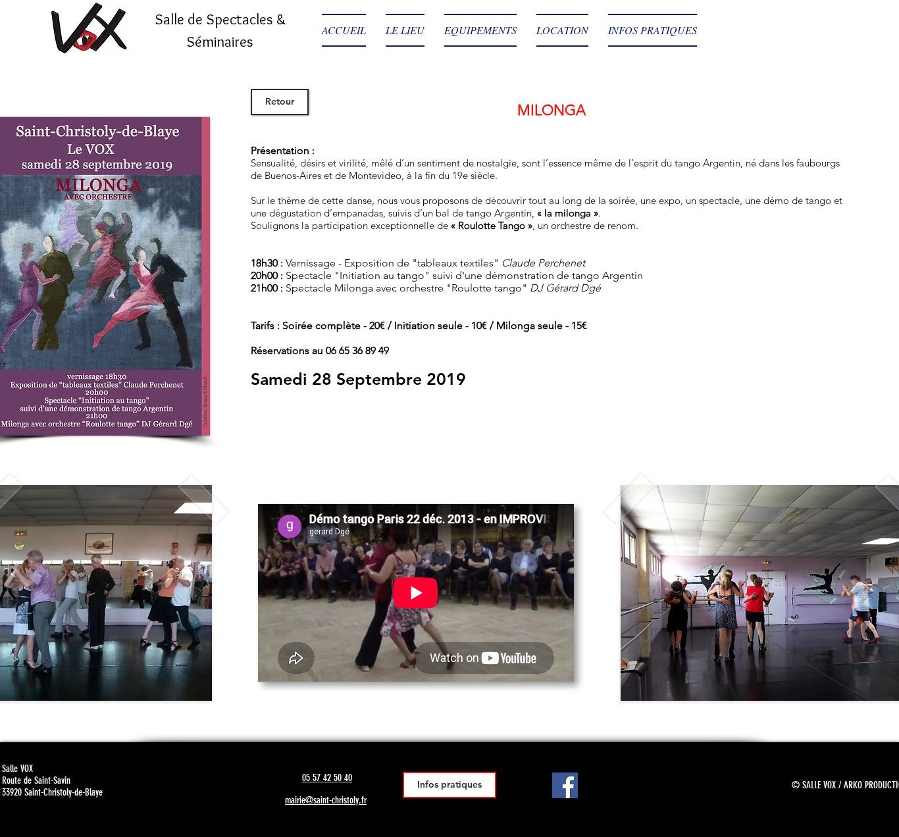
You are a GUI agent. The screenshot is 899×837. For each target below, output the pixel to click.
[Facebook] (565, 785)
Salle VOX (17, 768)
